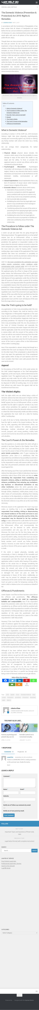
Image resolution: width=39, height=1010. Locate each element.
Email (22, 789)
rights (3, 700)
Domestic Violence (26, 694)
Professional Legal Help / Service (11, 863)
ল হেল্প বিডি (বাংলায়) (6, 868)
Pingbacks (22, 752)
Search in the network (8, 866)
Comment (6, 776)
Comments (8, 752)
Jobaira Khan (7, 22)
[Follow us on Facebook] (27, 823)
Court (17, 694)
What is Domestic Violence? (14, 108)
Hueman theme (29, 1000)
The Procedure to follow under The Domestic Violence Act (17, 111)
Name (5, 789)
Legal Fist (10, 757)
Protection (25, 697)
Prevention (10, 697)
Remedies (32, 697)
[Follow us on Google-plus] (33, 823)
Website (6, 796)
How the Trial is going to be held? (16, 115)
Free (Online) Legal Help (8, 861)
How (34, 694)
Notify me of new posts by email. (13, 811)
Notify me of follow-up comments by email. (17, 805)
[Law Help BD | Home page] (13, 2)
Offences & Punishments (14, 123)
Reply (8, 765)
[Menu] (36, 2)
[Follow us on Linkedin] (36, 823)
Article (14, 7)
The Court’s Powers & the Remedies (17, 121)
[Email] (12, 684)
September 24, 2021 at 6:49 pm (23, 757)
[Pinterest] (26, 680)
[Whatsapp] (33, 680)
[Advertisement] (19, 900)
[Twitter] (12, 680)
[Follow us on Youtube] (30, 823)
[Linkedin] (19, 680)
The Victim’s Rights (12, 119)
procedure (18, 697)
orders (4, 697)
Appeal (9, 117)
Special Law (5, 7)
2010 (7, 694)
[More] (19, 684)
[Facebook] (5, 680)
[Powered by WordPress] (13, 1000)
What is (9, 700)
